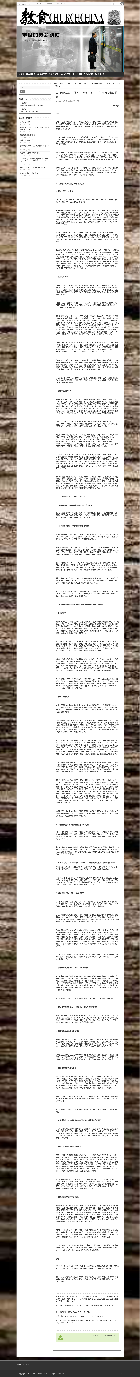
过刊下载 (66, 74)
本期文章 (31, 74)
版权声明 (49, 4)
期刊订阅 (56, 4)
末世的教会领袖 (25, 122)
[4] (102, 1020)
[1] (89, 539)
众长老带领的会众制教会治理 (30, 153)
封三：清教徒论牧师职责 (29, 173)
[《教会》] (70, 16)
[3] (115, 852)
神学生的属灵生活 (26, 140)
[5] (67, 1138)
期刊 (61, 83)
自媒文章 (101, 74)
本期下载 (43, 74)
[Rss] (121, 1373)
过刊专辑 (78, 74)
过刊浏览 (54, 74)
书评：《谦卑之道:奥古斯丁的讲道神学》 (34, 167)
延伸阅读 (89, 74)
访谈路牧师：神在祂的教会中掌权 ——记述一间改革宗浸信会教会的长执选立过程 (35, 160)
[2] (92, 624)
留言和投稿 (64, 4)
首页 (37, 4)
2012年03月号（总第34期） (76, 83)
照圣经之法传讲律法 (27, 135)
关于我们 (42, 4)
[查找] (122, 3)
